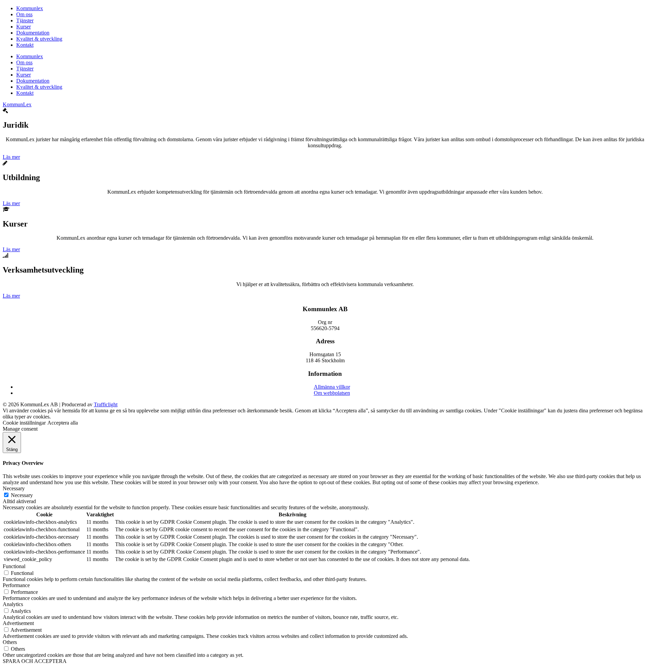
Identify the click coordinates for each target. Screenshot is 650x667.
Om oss (24, 14)
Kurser (23, 26)
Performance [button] (16, 585)
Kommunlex (29, 8)
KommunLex (17, 104)
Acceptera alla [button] (62, 423)
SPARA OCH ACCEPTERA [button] (35, 661)
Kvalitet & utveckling (39, 39)
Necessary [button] (14, 488)
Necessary (22, 495)
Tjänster (25, 20)
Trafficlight (105, 404)
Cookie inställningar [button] (24, 423)
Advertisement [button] (18, 623)
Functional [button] (14, 566)
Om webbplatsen (332, 393)
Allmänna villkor (332, 387)
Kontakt (25, 45)
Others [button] (10, 642)
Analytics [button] (13, 604)
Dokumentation (32, 33)
